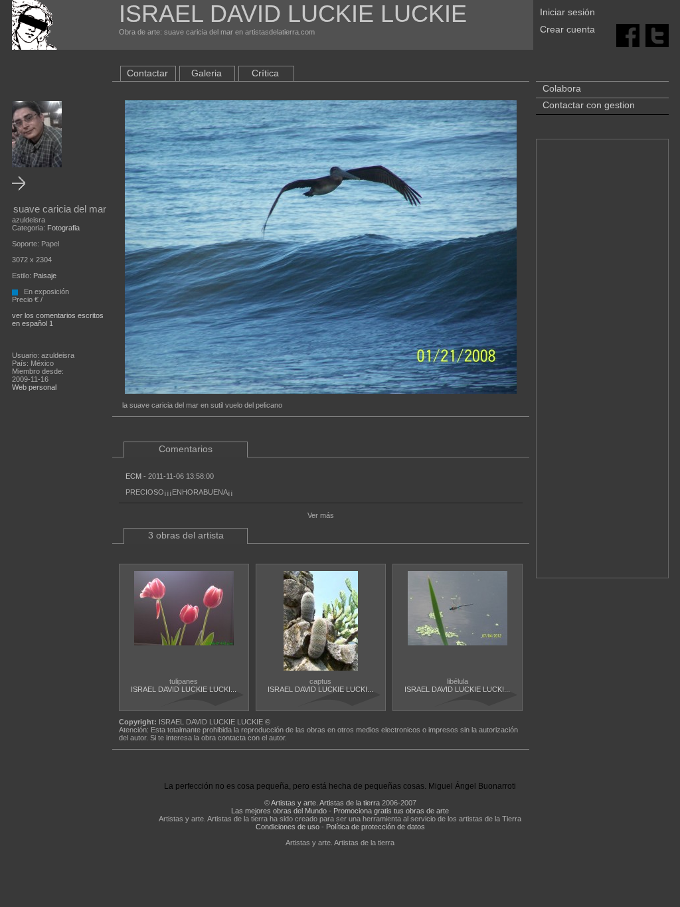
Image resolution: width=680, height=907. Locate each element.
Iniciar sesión (567, 12)
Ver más (320, 515)
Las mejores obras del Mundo (279, 811)
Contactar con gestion (589, 105)
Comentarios (185, 449)
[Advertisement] (602, 365)
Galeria (206, 73)
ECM (133, 476)
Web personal (34, 387)
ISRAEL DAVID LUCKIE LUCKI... (183, 689)
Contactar (147, 73)
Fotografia (63, 228)
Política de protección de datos (375, 827)
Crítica (265, 73)
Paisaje (44, 276)
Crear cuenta (567, 29)
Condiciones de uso (287, 827)
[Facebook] (627, 35)
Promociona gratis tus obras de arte (391, 811)
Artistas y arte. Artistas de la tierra (325, 803)
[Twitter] (657, 35)
